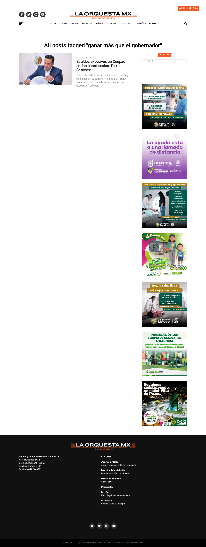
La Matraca (127, 23)
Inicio (53, 23)
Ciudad (63, 23)
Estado (74, 23)
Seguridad (87, 23)
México (100, 23)
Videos (152, 23)
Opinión (140, 23)
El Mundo (112, 23)
